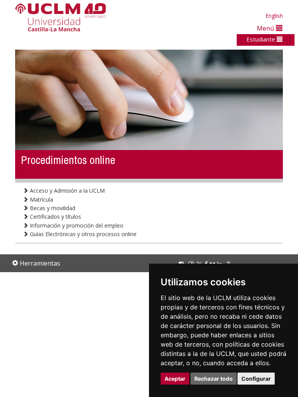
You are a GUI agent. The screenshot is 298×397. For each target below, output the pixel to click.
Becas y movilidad (51, 208)
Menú (266, 28)
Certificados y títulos (54, 216)
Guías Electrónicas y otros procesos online (82, 234)
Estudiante (261, 39)
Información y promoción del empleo (75, 225)
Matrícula (40, 199)
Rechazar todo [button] (213, 378)
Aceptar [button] (175, 378)
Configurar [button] (256, 378)
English (274, 15)
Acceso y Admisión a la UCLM (66, 190)
